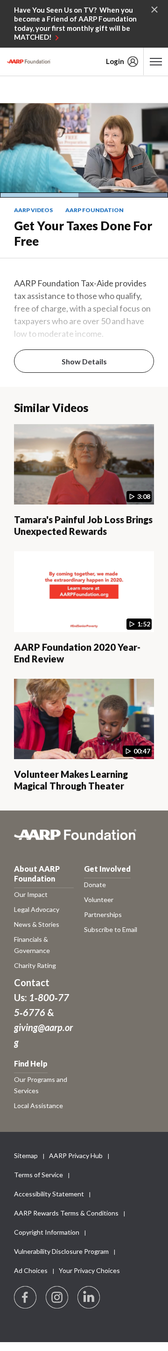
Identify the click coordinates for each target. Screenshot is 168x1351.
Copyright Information (46, 1232)
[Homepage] (28, 62)
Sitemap (26, 1155)
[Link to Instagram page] (57, 1297)
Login (115, 61)
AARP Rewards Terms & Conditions (66, 1213)
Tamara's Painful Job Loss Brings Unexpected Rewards (83, 525)
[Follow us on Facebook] (25, 1297)
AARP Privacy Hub (76, 1155)
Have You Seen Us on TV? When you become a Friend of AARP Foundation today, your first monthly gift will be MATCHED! (75, 24)
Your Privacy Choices (89, 1270)
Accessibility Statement (49, 1194)
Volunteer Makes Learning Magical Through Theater (71, 779)
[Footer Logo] (84, 839)
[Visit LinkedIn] (89, 1297)
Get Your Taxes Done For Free (83, 233)
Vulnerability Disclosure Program (61, 1251)
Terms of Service (38, 1175)
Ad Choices (31, 1270)
